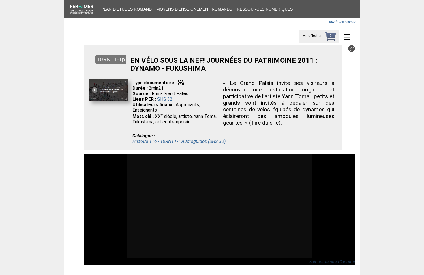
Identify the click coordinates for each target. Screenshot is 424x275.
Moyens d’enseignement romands (194, 9)
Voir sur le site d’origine (331, 262)
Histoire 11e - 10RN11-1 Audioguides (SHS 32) (179, 141)
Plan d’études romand (126, 9)
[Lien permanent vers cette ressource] (351, 50)
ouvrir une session (342, 22)
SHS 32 (164, 99)
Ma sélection (312, 36)
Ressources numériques (265, 9)
